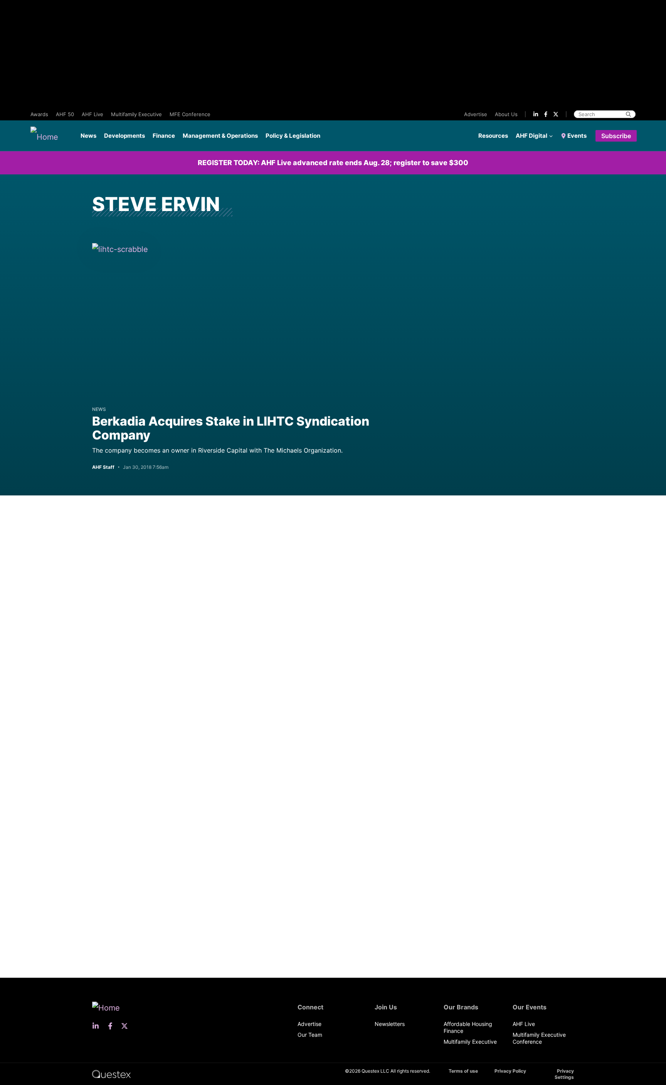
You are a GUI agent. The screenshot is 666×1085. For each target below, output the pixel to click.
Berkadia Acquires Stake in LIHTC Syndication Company (230, 428)
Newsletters (390, 1024)
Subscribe (616, 136)
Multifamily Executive (136, 114)
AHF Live (92, 114)
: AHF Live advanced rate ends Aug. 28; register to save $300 (333, 163)
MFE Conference (190, 114)
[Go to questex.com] (111, 1074)
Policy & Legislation (293, 135)
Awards (39, 114)
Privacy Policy (510, 1071)
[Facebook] (545, 114)
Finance (164, 135)
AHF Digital (531, 135)
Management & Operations (220, 135)
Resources (493, 135)
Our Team (310, 1034)
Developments (124, 135)
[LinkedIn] (535, 114)
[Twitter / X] (555, 114)
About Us (506, 114)
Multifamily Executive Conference (539, 1038)
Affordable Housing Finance (468, 1027)
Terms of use (463, 1071)
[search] (628, 114)
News (88, 135)
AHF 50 (65, 114)
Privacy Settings (564, 1074)
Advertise (475, 114)
